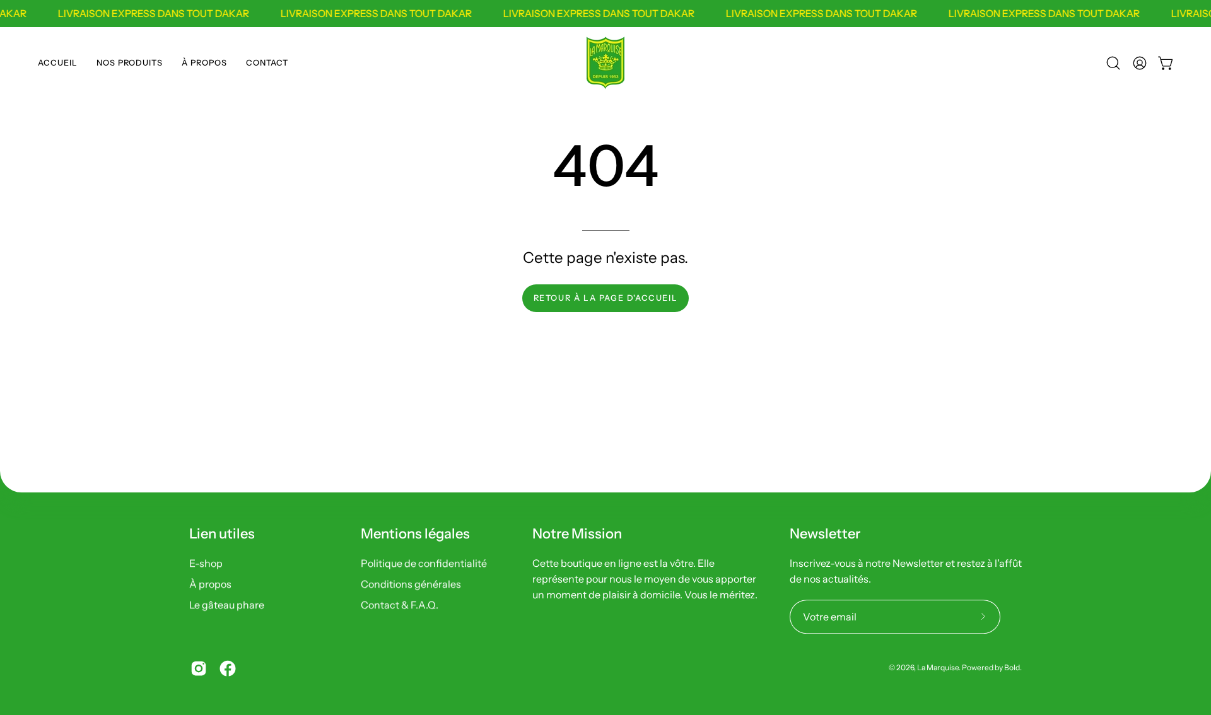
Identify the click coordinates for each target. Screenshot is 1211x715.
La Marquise (938, 667)
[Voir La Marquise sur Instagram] (198, 668)
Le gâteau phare (226, 604)
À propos (210, 584)
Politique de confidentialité (424, 563)
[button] (130, 63)
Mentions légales (415, 533)
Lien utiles (222, 533)
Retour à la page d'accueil (606, 298)
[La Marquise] (605, 63)
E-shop (206, 563)
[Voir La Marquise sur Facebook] (227, 668)
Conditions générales (411, 584)
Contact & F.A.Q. (399, 604)
